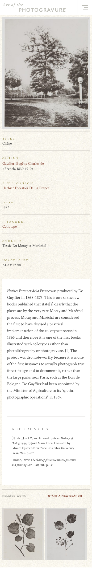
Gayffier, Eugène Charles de (23, 163)
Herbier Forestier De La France (25, 188)
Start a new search (65, 495)
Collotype (9, 226)
